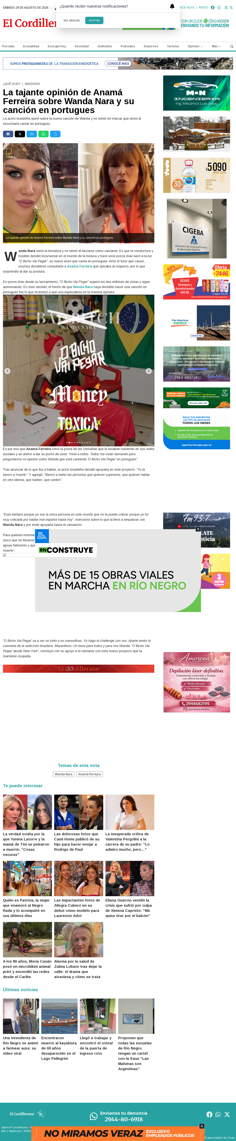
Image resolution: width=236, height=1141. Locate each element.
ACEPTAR (94, 20)
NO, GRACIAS (72, 20)
